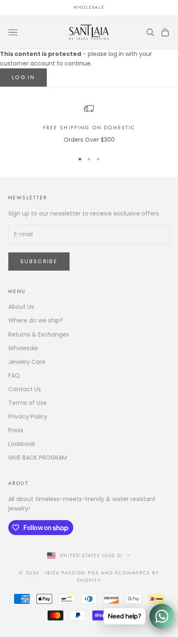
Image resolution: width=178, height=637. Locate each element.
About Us (21, 307)
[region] (89, 124)
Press (15, 430)
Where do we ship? (35, 320)
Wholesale (23, 348)
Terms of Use (27, 403)
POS (93, 572)
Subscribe (39, 261)
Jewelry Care (27, 362)
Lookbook (21, 444)
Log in (23, 77)
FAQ (14, 375)
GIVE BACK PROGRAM (37, 457)
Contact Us (24, 389)
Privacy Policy (27, 416)
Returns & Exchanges (38, 334)
